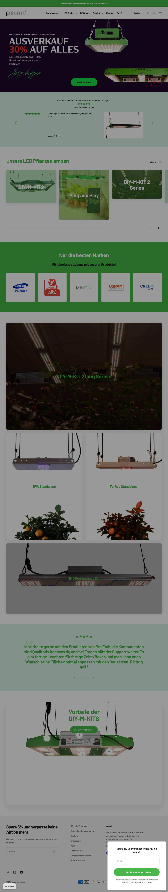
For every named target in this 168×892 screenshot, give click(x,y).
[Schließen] (160, 847)
